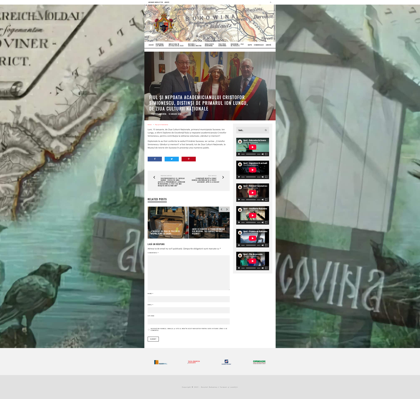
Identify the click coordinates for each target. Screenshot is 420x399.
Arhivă (167, 2)
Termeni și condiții (229, 387)
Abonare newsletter (155, 2)
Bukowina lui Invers (160, 45)
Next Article (212, 175)
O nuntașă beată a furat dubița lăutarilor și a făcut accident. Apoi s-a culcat (205, 180)
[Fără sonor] (263, 154)
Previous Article (166, 175)
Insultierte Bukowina (209, 45)
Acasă (151, 45)
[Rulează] (239, 154)
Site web (151, 316)
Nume (150, 293)
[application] (252, 147)
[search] (265, 130)
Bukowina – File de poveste (237, 45)
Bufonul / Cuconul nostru (195, 45)
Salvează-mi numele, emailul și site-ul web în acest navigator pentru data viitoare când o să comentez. (189, 329)
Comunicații (259, 45)
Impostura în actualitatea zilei (176, 45)
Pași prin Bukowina (222, 45)
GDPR (250, 45)
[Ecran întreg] (266, 154)
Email (150, 304)
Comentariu (153, 253)
